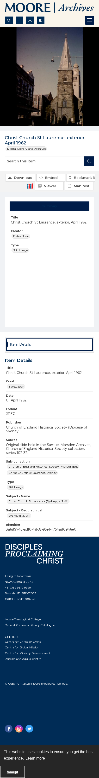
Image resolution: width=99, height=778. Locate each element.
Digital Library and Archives (26, 148)
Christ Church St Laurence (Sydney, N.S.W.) (38, 501)
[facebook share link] (8, 728)
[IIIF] (30, 186)
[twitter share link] (29, 728)
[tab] (49, 206)
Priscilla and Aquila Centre (23, 659)
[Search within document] (89, 161)
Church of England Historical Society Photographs (43, 466)
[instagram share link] (19, 728)
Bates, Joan (21, 236)
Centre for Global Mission (22, 647)
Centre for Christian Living (23, 641)
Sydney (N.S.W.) (19, 515)
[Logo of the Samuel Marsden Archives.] (49, 8)
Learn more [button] (35, 758)
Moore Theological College (23, 619)
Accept (12, 772)
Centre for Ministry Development (27, 653)
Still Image (20, 250)
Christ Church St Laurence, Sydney (32, 473)
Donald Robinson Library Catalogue (30, 625)
